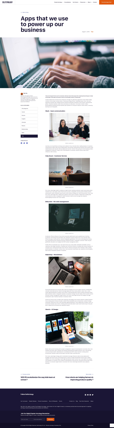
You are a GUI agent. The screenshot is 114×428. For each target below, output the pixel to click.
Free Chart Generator (84, 401)
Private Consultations (42, 401)
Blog (77, 401)
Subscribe (50, 419)
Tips (92, 31)
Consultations (67, 2)
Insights (23, 118)
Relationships (25, 129)
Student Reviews (32, 401)
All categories (25, 108)
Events (60, 401)
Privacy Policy (90, 425)
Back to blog (25, 12)
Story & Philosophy (53, 401)
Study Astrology (58, 2)
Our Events (75, 2)
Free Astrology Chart (107, 2)
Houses (23, 115)
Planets (23, 125)
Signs (23, 132)
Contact (95, 2)
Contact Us (71, 401)
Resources (82, 2)
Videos (91, 401)
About (89, 2)
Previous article (26, 374)
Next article (88, 374)
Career (23, 112)
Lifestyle (24, 122)
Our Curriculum (24, 401)
